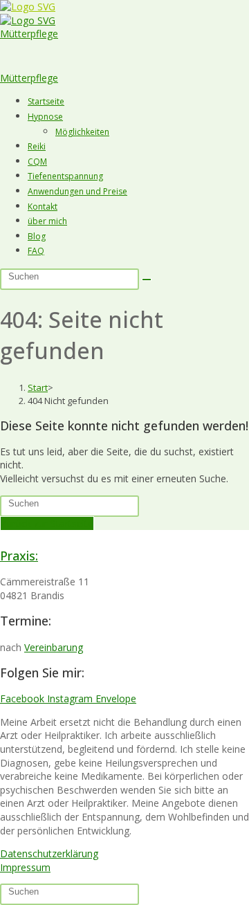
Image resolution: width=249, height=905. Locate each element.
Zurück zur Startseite (47, 523)
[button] (124, 48)
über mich (47, 221)
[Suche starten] (146, 279)
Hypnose (45, 116)
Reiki (37, 146)
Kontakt (42, 206)
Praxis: (19, 555)
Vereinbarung (53, 647)
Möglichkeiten (82, 132)
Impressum (25, 867)
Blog (37, 236)
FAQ (36, 251)
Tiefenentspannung (65, 176)
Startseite (46, 101)
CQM (37, 161)
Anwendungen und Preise (77, 191)
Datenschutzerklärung (49, 853)
